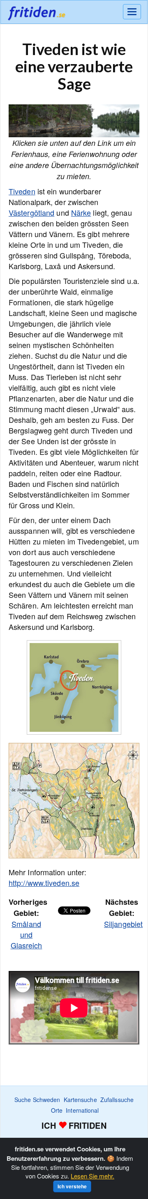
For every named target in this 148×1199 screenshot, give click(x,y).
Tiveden (22, 191)
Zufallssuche (117, 1099)
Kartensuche (80, 1099)
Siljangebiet (123, 923)
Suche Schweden (37, 1099)
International (82, 1110)
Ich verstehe (72, 1186)
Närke (81, 212)
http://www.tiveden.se (44, 882)
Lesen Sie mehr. (92, 1175)
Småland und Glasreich (26, 934)
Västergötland (31, 212)
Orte (56, 1110)
